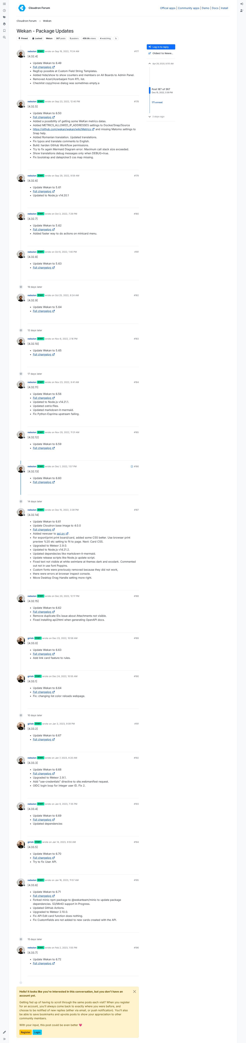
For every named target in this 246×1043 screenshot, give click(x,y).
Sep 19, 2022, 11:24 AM (67, 51)
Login (37, 1032)
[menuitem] (242, 4)
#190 (136, 676)
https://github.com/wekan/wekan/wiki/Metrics (62, 129)
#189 (136, 638)
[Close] (135, 991)
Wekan (49, 38)
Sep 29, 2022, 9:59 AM (67, 175)
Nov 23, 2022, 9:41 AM (67, 382)
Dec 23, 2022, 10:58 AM (64, 638)
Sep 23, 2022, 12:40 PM (67, 101)
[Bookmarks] (4, 30)
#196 (136, 947)
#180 (136, 213)
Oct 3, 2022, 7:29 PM (66, 213)
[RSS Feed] (116, 38)
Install (224, 8)
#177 (136, 51)
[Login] (242, 4)
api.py (61, 533)
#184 (136, 382)
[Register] (242, 10)
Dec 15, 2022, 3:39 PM (67, 509)
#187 (136, 509)
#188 (136, 596)
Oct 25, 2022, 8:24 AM (67, 295)
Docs (215, 8)
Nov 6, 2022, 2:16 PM (66, 338)
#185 (136, 432)
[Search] (4, 37)
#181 (136, 251)
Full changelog (42, 67)
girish (31, 638)
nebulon (32, 51)
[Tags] (4, 17)
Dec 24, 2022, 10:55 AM (64, 676)
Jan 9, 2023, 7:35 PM (66, 804)
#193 (136, 804)
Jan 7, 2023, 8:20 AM (66, 757)
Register (25, 1032)
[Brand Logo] (22, 8)
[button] (4, 1032)
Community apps (188, 8)
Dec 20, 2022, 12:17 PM (67, 596)
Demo (205, 8)
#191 (136, 723)
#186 (136, 466)
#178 (136, 101)
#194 (136, 842)
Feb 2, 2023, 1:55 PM (66, 947)
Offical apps (167, 8)
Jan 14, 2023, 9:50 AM (64, 842)
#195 (136, 880)
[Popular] (4, 24)
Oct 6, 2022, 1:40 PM (66, 251)
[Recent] (4, 10)
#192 (136, 757)
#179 (136, 175)
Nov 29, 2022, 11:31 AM (67, 432)
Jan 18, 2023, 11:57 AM (67, 880)
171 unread (157, 102)
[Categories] (4, 4)
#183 (136, 338)
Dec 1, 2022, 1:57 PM (66, 466)
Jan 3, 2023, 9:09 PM (63, 723)
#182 (136, 295)
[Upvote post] (131, 91)
